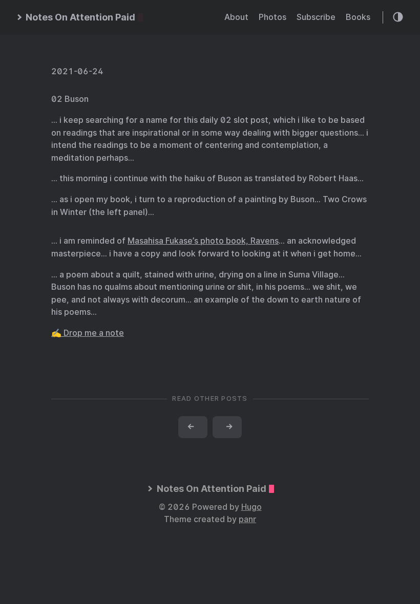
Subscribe (316, 17)
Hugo (251, 507)
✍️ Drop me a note (87, 333)
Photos (272, 17)
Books (358, 17)
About (236, 17)
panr (247, 519)
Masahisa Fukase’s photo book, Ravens (203, 241)
